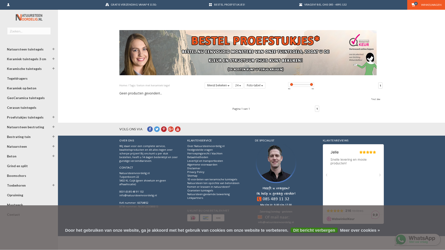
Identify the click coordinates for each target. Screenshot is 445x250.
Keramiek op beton (21, 88)
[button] (53, 49)
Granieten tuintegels (200, 190)
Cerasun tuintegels (21, 107)
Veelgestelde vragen (200, 149)
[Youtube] (178, 129)
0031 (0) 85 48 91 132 (131, 191)
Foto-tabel (254, 85)
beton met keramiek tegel (153, 85)
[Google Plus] (171, 129)
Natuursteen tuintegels (25, 49)
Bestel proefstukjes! (229, 4)
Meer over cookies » (360, 230)
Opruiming (15, 195)
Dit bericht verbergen (314, 230)
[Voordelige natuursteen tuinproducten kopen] (29, 17)
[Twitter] (157, 129)
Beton (11, 156)
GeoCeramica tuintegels (26, 98)
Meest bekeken (217, 85)
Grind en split (17, 166)
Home (123, 85)
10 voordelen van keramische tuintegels (212, 179)
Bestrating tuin (19, 137)
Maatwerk (15, 205)
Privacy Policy (195, 172)
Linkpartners (195, 198)
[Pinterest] (164, 129)
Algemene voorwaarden (202, 164)
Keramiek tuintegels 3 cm (26, 59)
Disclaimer (193, 168)
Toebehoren (16, 185)
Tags (132, 85)
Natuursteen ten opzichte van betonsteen (213, 183)
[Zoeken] (47, 28)
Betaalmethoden (197, 157)
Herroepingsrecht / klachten (204, 153)
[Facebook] (150, 129)
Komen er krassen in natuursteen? (208, 186)
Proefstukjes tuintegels (25, 117)
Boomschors (16, 176)
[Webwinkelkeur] (276, 184)
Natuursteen (17, 146)
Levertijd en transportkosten (205, 160)
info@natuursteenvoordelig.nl (138, 195)
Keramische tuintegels (24, 69)
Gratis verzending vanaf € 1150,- (134, 4)
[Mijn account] (8, 4)
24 (237, 85)
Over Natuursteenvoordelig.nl (206, 146)
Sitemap (192, 175)
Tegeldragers (17, 78)
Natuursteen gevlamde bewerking (208, 194)
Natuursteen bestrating (25, 127)
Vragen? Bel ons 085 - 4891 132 (325, 4)
